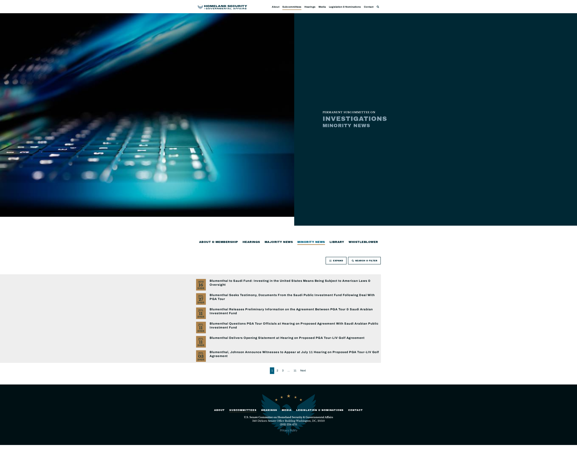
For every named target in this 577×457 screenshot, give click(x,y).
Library (337, 242)
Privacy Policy (288, 430)
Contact (369, 7)
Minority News (311, 242)
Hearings (310, 7)
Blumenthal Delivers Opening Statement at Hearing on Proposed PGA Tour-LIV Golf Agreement (287, 337)
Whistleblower (363, 242)
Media (322, 7)
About (275, 7)
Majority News (279, 242)
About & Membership (218, 242)
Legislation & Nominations (345, 7)
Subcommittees (291, 7)
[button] (378, 7)
